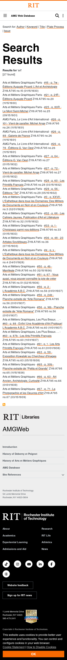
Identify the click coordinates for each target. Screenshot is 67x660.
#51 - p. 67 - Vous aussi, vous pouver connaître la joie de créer (30, 276)
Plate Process (55, 27)
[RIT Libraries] (22, 417)
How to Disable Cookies (41, 647)
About (6, 528)
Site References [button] (12, 474)
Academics (9, 535)
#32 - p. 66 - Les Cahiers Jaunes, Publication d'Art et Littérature (33, 215)
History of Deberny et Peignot (20, 453)
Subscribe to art (4, 404)
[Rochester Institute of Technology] (33, 5)
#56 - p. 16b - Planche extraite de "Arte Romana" (33, 309)
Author (20, 27)
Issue (7, 31)
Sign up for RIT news (19, 595)
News (45, 549)
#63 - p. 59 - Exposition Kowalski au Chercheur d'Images (29, 354)
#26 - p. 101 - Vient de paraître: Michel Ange (32, 121)
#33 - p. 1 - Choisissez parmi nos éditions (30, 227)
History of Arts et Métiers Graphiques (24, 460)
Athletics (47, 542)
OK (33, 654)
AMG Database (11, 467)
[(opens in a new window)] (6, 564)
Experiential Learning (15, 542)
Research (47, 528)
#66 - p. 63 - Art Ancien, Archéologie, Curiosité (29, 379)
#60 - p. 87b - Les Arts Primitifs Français (27, 336)
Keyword (32, 27)
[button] (5, 15)
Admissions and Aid (14, 549)
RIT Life (46, 535)
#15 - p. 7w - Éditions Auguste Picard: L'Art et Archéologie (31, 84)
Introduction (10, 446)
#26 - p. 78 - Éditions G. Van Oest (32, 146)
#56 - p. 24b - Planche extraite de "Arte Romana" (28, 297)
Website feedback (17, 585)
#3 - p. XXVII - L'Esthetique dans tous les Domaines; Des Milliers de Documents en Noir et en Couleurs (33, 201)
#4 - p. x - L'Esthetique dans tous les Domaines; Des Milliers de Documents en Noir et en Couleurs (33, 254)
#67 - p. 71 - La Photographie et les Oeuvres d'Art (29, 391)
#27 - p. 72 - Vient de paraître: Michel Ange (31, 170)
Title (42, 27)
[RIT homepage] (28, 517)
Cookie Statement (14, 647)
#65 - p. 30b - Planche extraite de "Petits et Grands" (28, 366)
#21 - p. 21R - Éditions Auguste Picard (31, 97)
